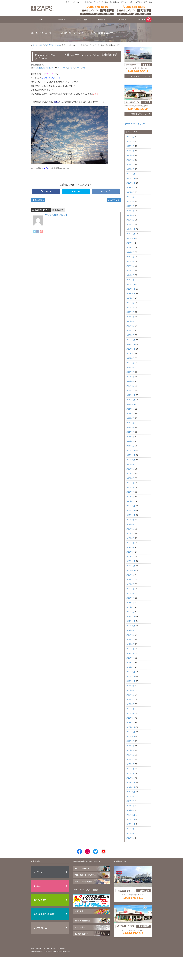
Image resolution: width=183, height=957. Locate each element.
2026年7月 (130, 141)
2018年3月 (130, 603)
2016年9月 (130, 686)
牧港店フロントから (52, 45)
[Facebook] (37, 231)
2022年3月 (130, 381)
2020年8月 (130, 469)
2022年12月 (130, 340)
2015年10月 (130, 736)
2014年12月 (130, 783)
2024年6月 (130, 257)
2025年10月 (130, 183)
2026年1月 (130, 169)
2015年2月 (130, 773)
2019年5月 (130, 538)
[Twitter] (34, 231)
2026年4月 (130, 155)
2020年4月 (130, 487)
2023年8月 (130, 303)
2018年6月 (130, 589)
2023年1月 (130, 335)
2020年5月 (130, 483)
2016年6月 (130, 699)
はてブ (106, 191)
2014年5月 (130, 810)
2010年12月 (130, 815)
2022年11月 (130, 344)
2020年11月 (130, 455)
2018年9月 (130, 575)
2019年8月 (130, 524)
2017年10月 (130, 626)
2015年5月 (130, 759)
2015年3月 (130, 769)
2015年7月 (130, 750)
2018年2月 (130, 607)
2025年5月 (130, 206)
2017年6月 (130, 644)
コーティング (62, 68)
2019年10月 (130, 515)
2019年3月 (130, 547)
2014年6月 (130, 806)
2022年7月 (130, 363)
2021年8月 (130, 414)
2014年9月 (130, 796)
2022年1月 (130, 390)
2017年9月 (130, 630)
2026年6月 (130, 146)
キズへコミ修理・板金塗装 (44, 914)
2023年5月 (130, 317)
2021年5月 (130, 427)
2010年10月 (130, 824)
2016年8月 (130, 690)
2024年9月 (130, 243)
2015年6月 (130, 755)
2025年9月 (130, 188)
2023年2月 (130, 330)
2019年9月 (130, 520)
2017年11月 (130, 621)
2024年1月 (130, 280)
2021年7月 (130, 418)
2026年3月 (130, 160)
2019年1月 (130, 557)
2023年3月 (130, 326)
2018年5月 (130, 593)
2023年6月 (130, 312)
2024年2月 (130, 275)
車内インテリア (40, 900)
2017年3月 (130, 658)
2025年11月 (130, 178)
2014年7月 (130, 801)
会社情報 (101, 20)
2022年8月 (130, 358)
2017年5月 (130, 649)
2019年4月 (130, 543)
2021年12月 (130, 395)
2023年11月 (130, 289)
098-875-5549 (139, 109)
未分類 (41, 45)
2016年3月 (130, 713)
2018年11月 (130, 566)
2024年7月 (130, 252)
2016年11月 (130, 676)
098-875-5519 (139, 71)
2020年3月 (130, 492)
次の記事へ (112, 200)
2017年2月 (130, 663)
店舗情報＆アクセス (138, 76)
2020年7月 (130, 474)
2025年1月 (130, 224)
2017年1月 (130, 667)
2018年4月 (130, 598)
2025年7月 (130, 197)
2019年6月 (130, 533)
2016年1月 (130, 723)
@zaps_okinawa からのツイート (137, 124)
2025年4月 (130, 211)
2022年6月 (130, 367)
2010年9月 (130, 829)
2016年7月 (130, 695)
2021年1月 (130, 446)
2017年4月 (130, 653)
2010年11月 (130, 819)
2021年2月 (130, 441)
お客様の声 (121, 20)
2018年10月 (130, 570)
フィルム (37, 886)
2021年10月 (130, 404)
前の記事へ (39, 200)
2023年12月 (130, 284)
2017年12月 (130, 616)
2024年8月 (130, 248)
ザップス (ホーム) (41, 928)
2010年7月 (130, 838)
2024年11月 (130, 234)
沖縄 (83, 68)
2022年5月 (130, 372)
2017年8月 (130, 635)
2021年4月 (130, 432)
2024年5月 (130, 261)
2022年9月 (130, 354)
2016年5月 (130, 704)
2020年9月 (130, 464)
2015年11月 (130, 732)
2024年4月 (130, 266)
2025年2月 (130, 220)
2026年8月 (130, 137)
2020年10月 (130, 460)
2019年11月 (130, 510)
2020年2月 (130, 497)
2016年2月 (130, 718)
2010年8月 (130, 833)
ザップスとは (82, 20)
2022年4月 (130, 377)
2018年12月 (130, 561)
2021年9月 (130, 409)
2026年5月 (130, 151)
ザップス (71, 68)
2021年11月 (130, 400)
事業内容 (61, 20)
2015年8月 (130, 746)
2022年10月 (130, 349)
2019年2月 (130, 552)
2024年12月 (130, 229)
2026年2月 (130, 164)
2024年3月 (130, 270)
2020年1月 (130, 501)
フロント (78, 68)
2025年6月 (130, 201)
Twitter (76, 191)
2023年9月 (130, 298)
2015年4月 (130, 764)
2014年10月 (130, 792)
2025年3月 (130, 215)
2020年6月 (130, 478)
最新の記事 (59, 210)
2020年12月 (130, 450)
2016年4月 (130, 709)
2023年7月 (130, 307)
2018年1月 (130, 612)
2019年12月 (130, 506)
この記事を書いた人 (42, 210)
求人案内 (141, 20)
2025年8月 (130, 192)
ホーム (41, 20)
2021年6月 (130, 423)
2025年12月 (130, 174)
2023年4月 (130, 321)
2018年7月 (130, 584)
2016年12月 (130, 672)
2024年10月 (130, 238)
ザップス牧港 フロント (56, 215)
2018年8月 (130, 580)
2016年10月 (130, 681)
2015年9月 (130, 741)
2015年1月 (130, 778)
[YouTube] (41, 231)
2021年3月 (130, 437)
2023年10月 (130, 294)
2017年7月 (130, 639)
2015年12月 (130, 727)
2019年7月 (130, 529)
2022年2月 (130, 386)
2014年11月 (130, 787)
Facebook (47, 191)
